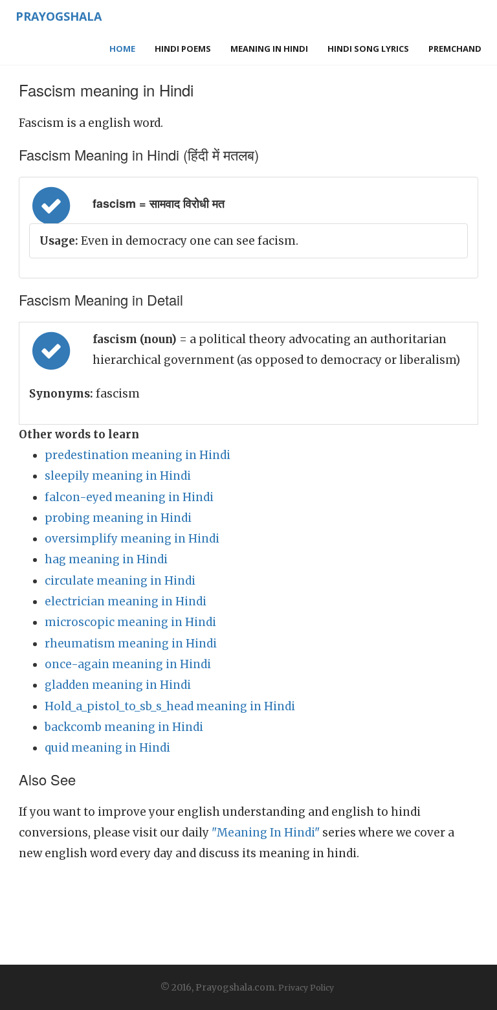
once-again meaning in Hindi (128, 664)
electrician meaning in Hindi (125, 601)
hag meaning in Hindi (106, 559)
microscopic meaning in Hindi (130, 622)
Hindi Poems (183, 48)
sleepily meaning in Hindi (118, 476)
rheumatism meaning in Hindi (131, 643)
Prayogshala (59, 16)
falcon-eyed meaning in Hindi (129, 497)
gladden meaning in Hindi (118, 685)
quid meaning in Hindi (107, 748)
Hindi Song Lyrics (368, 48)
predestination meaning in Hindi (137, 455)
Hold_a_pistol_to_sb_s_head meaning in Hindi (170, 706)
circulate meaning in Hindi (120, 581)
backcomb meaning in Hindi (124, 727)
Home (122, 48)
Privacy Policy (306, 988)
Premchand (454, 48)
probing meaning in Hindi (118, 518)
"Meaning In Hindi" (266, 832)
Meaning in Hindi (269, 48)
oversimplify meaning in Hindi (132, 539)
